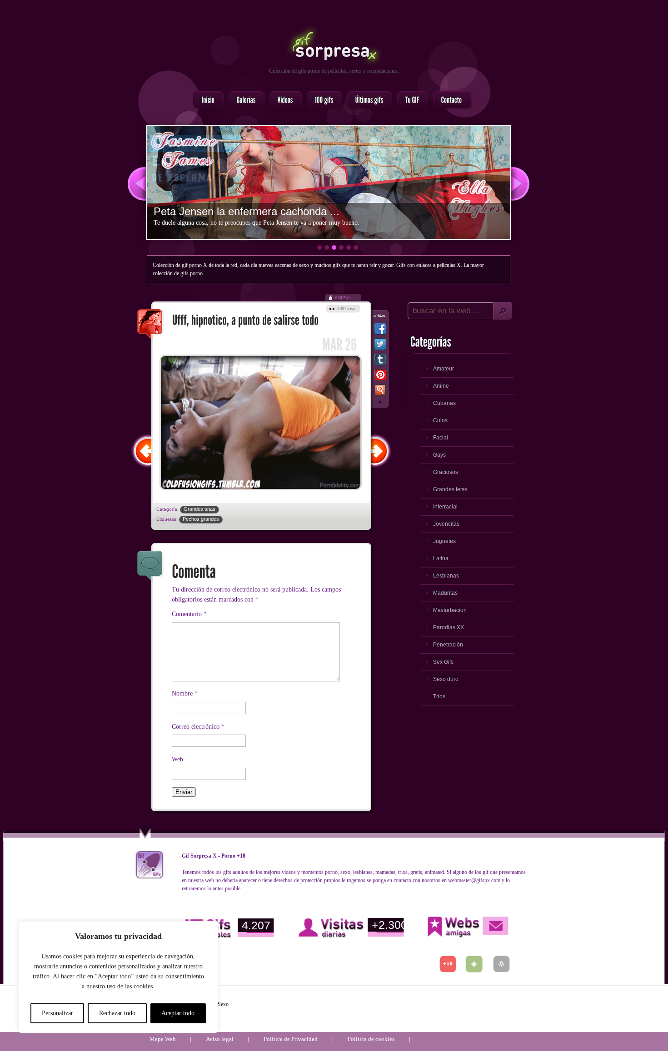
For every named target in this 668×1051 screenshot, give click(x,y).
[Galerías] (243, 100)
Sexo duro (446, 679)
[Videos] (283, 100)
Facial (440, 437)
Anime (441, 386)
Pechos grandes (201, 519)
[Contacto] (449, 100)
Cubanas (444, 403)
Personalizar (57, 1013)
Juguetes (444, 541)
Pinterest (380, 377)
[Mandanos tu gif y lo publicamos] (410, 100)
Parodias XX (448, 627)
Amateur (443, 368)
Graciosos (445, 472)
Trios (439, 696)
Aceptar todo (177, 1013)
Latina (441, 558)
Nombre (185, 693)
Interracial (445, 506)
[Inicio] (206, 100)
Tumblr (380, 361)
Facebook (380, 330)
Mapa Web (163, 1039)
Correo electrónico (198, 726)
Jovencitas (446, 524)
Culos (440, 420)
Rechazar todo (117, 1013)
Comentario (189, 614)
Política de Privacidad (291, 1039)
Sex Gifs (443, 662)
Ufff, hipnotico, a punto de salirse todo (150, 325)
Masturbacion (450, 610)
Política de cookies (371, 1039)
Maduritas (445, 593)
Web (177, 759)
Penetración (448, 644)
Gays (439, 455)
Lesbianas (446, 575)
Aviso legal (220, 1039)
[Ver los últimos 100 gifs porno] (367, 100)
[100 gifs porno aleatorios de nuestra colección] (321, 100)
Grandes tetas (199, 509)
